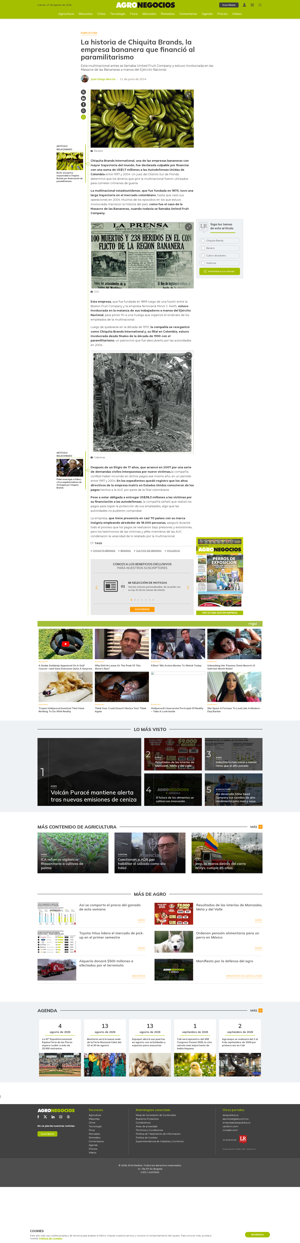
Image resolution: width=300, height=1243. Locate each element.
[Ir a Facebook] (38, 1116)
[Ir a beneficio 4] (142, 600)
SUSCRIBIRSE (142, 609)
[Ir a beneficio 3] (138, 600)
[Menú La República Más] (252, 5)
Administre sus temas (221, 271)
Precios (222, 14)
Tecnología (117, 14)
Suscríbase (228, 4)
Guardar (83, 117)
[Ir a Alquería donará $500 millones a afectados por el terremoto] (57, 970)
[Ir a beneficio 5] (145, 600)
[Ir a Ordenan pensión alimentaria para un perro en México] (174, 942)
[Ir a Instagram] (60, 1116)
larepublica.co (231, 1115)
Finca (134, 14)
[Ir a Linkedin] (53, 1116)
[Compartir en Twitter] (83, 92)
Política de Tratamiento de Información (158, 1134)
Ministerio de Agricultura (244, 976)
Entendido (257, 1234)
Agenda (207, 14)
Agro (141, 920)
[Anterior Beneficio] (96, 588)
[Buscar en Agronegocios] (260, 5)
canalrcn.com (230, 1126)
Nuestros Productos (147, 1119)
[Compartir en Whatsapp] (83, 110)
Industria (138, 976)
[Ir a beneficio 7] (153, 600)
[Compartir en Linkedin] (83, 98)
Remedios (168, 14)
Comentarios (188, 14)
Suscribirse (47, 1133)
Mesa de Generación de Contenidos (156, 1115)
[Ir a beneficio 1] (131, 600)
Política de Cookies (146, 1137)
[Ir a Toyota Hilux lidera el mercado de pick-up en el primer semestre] (57, 942)
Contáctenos (143, 1122)
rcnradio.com (230, 1130)
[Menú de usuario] (244, 5)
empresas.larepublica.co (236, 1122)
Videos (237, 14)
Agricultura (66, 14)
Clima (101, 14)
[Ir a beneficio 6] (149, 600)
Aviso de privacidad (146, 1126)
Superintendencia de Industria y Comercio (160, 1141)
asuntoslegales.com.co (236, 1119)
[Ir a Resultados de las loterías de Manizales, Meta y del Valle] (174, 914)
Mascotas (86, 14)
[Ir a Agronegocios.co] (56, 1110)
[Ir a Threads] (68, 1116)
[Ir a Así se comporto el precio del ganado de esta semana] (57, 914)
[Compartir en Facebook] (83, 104)
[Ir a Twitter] (45, 1116)
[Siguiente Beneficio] (188, 588)
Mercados (149, 14)
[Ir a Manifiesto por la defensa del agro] (174, 970)
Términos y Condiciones (149, 1130)
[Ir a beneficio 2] (135, 600)
